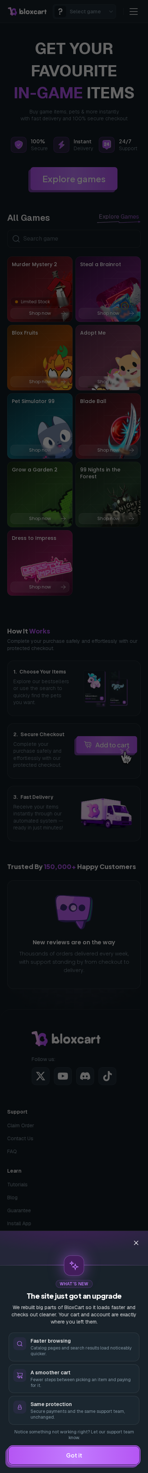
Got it (74, 1455)
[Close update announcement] (136, 1243)
